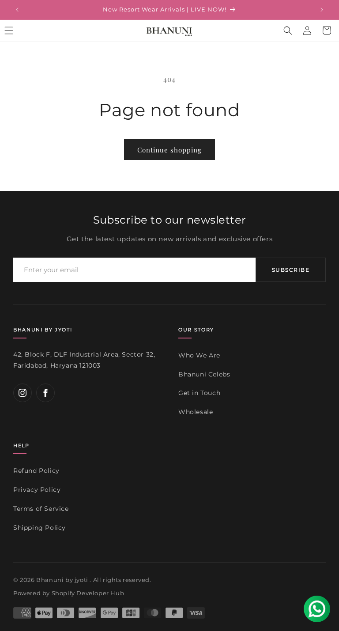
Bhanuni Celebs (204, 374)
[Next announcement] (321, 9)
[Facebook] (45, 393)
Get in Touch (199, 393)
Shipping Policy (39, 528)
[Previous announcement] (17, 9)
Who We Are (199, 355)
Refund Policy (36, 471)
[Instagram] (22, 393)
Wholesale (195, 412)
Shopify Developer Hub (88, 593)
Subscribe (290, 269)
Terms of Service (41, 509)
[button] (288, 30)
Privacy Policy (36, 490)
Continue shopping (169, 149)
